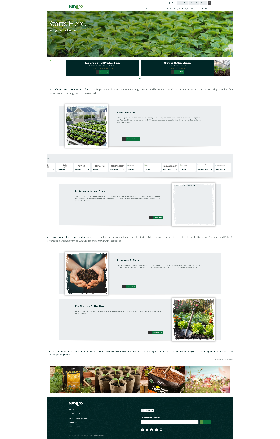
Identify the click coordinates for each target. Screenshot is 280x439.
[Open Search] (209, 3)
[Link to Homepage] (76, 404)
